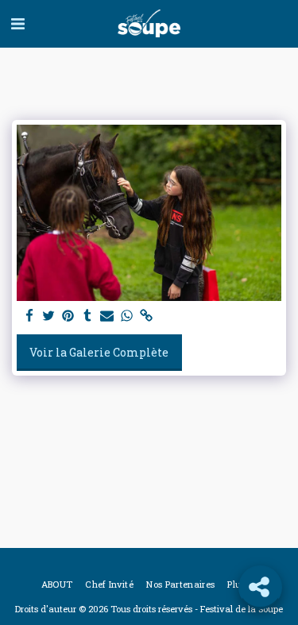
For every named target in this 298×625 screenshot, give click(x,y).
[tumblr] (88, 316)
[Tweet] (49, 316)
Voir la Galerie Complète (98, 352)
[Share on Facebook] (29, 316)
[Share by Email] (107, 316)
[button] (17, 23)
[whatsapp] (127, 316)
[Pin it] (68, 316)
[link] (146, 316)
